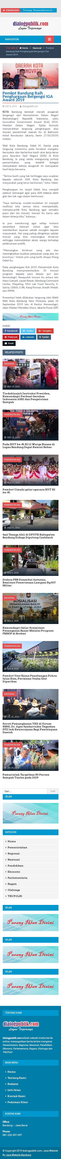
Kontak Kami (16, 1096)
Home (25, 48)
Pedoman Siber (17, 1102)
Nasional (37, 48)
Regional (14, 853)
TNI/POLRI (15, 896)
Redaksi (12, 1084)
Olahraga (14, 890)
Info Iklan (14, 1090)
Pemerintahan (12, 414)
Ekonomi (14, 871)
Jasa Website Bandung (18, 1155)
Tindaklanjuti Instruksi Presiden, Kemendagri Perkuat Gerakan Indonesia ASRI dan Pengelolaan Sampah (38, 10)
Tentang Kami (16, 1078)
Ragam (12, 884)
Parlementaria (17, 878)
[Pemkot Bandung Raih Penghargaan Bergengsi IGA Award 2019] (30, 76)
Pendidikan (15, 865)
